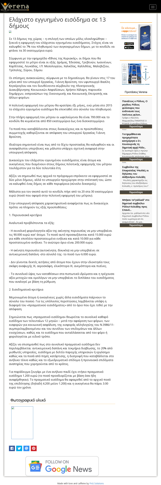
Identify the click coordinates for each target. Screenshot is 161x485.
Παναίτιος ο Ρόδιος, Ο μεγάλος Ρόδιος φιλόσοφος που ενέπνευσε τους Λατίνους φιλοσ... (134, 108)
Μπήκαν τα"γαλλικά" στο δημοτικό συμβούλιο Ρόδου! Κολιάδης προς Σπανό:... (135, 204)
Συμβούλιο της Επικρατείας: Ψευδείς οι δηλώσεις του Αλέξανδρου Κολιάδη (135, 171)
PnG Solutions (96, 483)
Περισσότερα (136, 126)
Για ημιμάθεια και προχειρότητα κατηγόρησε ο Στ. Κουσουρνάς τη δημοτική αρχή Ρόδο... (134, 140)
